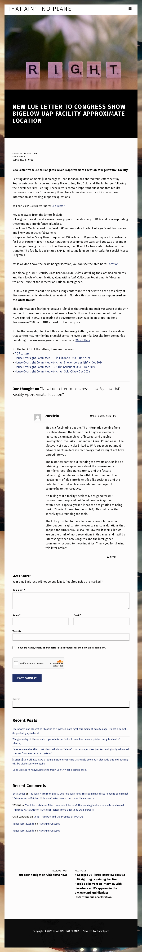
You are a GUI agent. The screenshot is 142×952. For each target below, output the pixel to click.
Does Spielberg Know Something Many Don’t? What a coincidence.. (49, 769)
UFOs (30, 160)
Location (113, 264)
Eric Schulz (18, 793)
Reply (113, 557)
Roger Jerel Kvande (23, 823)
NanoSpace (103, 931)
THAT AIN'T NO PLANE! (66, 931)
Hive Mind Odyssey (49, 823)
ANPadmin (52, 415)
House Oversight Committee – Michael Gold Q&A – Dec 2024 (52, 371)
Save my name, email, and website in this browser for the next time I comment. (62, 647)
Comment (18, 590)
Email (77, 615)
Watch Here (83, 340)
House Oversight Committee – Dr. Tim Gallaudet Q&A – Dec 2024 (55, 367)
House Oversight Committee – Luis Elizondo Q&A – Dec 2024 (52, 358)
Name (16, 615)
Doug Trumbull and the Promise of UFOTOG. (58, 816)
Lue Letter (58, 206)
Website (16, 631)
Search (16, 698)
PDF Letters (22, 353)
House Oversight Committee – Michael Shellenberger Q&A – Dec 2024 (59, 362)
